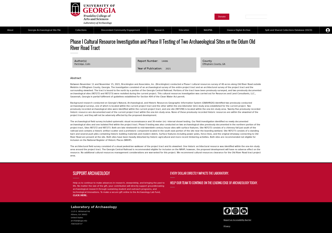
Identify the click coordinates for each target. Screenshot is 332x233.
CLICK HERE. (80, 195)
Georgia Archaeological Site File (44, 30)
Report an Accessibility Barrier (237, 220)
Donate (222, 16)
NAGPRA (208, 30)
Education (184, 30)
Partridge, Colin (82, 64)
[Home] (93, 13)
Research (159, 30)
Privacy (227, 226)
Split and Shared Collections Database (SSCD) (288, 30)
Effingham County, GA (214, 64)
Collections (81, 30)
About (10, 30)
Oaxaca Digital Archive (238, 30)
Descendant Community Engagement (120, 30)
